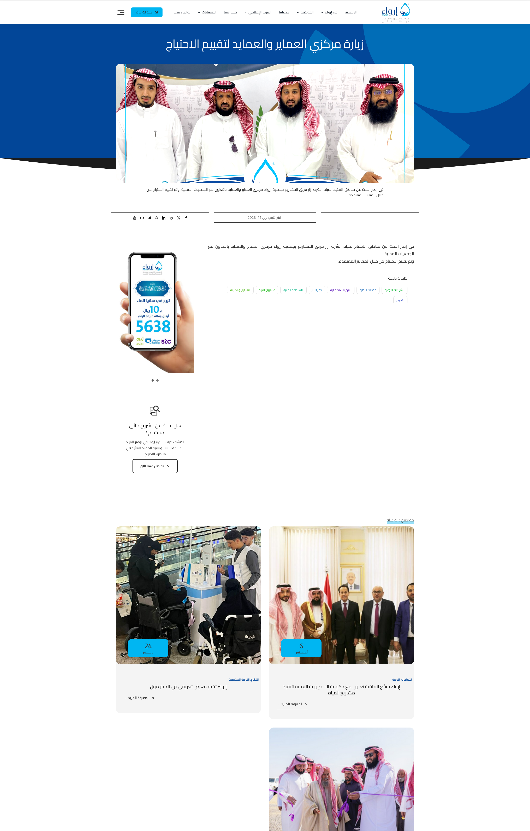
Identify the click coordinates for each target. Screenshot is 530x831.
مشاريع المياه (267, 290)
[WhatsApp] (156, 218)
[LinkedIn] (163, 218)
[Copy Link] (134, 218)
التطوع (400, 300)
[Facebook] (186, 218)
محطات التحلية (368, 290)
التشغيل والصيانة (240, 290)
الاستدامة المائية (293, 290)
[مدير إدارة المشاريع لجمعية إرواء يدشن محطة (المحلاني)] (341, 730)
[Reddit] (171, 218)
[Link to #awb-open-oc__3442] (120, 12)
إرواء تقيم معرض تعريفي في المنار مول (188, 686)
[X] (178, 218)
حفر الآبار (317, 290)
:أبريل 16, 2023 (258, 217)
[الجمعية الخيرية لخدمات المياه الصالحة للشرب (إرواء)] (394, 3)
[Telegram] (149, 218)
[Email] (142, 218)
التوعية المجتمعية (340, 290)
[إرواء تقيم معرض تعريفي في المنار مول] (188, 529)
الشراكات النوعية (394, 290)
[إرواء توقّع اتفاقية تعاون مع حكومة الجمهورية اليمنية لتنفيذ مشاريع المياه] (341, 529)
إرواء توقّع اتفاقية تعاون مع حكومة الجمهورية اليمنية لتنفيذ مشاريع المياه (341, 689)
